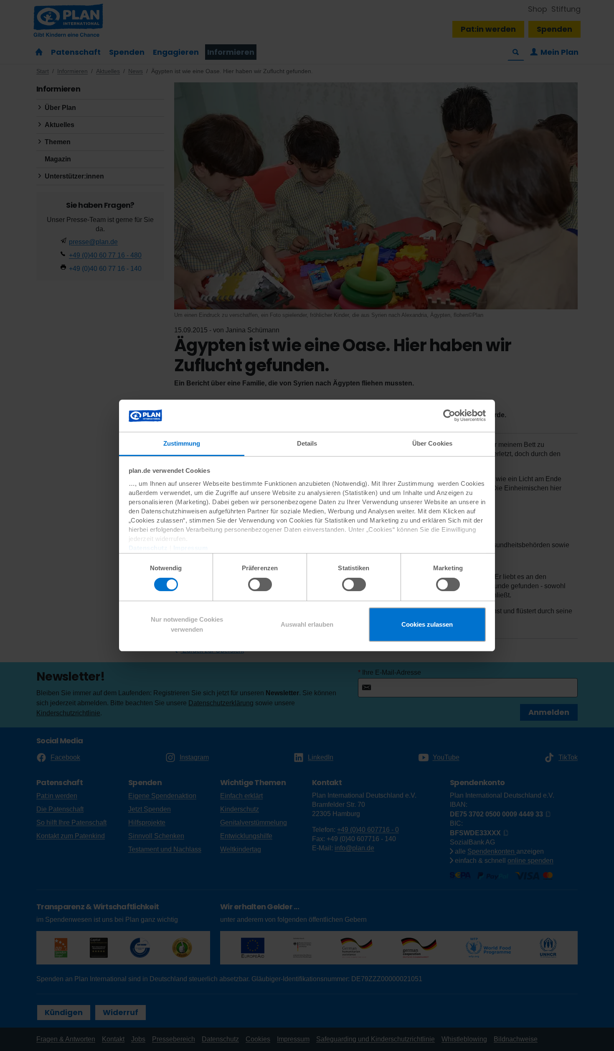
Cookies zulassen (427, 624)
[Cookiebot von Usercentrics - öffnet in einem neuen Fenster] (449, 415)
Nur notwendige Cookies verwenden (187, 624)
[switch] (260, 584)
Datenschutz (148, 547)
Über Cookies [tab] (432, 443)
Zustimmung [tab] (181, 443)
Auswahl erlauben (307, 624)
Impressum (190, 547)
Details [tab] (307, 443)
